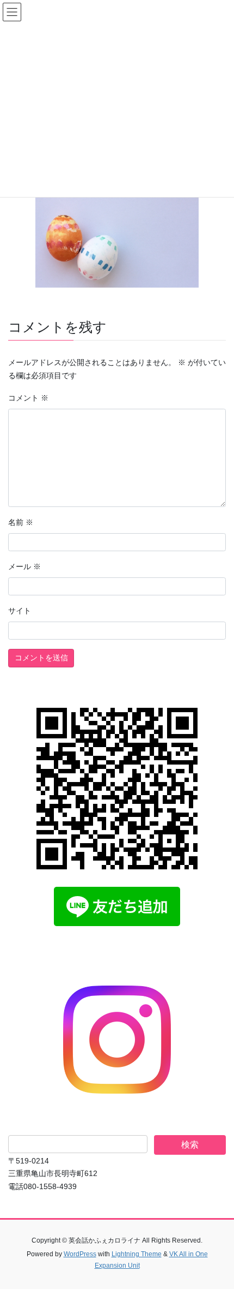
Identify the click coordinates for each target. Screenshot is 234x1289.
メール (24, 566)
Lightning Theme (137, 1254)
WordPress (80, 1254)
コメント (28, 397)
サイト (19, 610)
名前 (20, 522)
